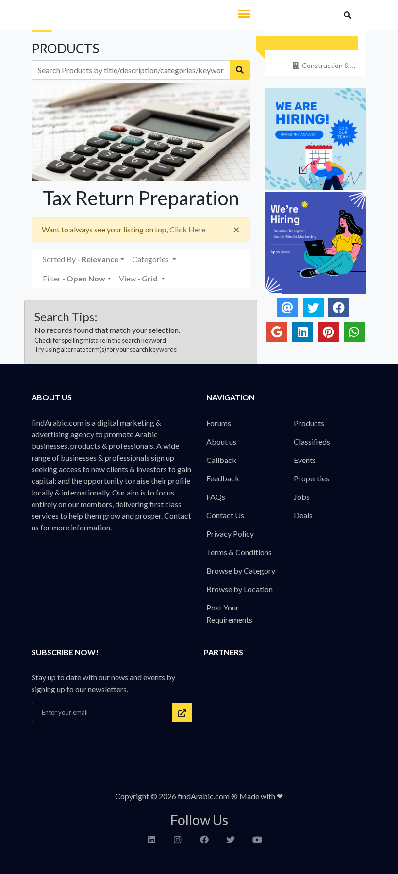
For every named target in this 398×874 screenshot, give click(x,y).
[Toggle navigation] (244, 15)
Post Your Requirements (229, 613)
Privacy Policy (230, 533)
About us (221, 441)
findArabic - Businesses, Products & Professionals (96, 15)
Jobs (302, 496)
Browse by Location (239, 589)
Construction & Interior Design (329, 65)
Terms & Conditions (239, 552)
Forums (218, 423)
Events (305, 459)
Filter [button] (74, 278)
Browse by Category (240, 570)
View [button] (138, 278)
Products (309, 423)
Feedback (222, 478)
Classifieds (312, 441)
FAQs (215, 496)
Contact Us (225, 515)
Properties (311, 478)
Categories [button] (151, 259)
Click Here (187, 229)
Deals (303, 515)
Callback (221, 459)
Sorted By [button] (80, 259)
